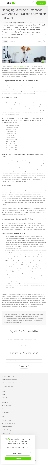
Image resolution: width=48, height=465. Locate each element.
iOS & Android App (8, 386)
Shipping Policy (6, 420)
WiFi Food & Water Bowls (9, 383)
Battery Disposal (7, 426)
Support (4, 397)
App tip (5, 41)
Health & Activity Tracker (9, 379)
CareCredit (25, 102)
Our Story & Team (7, 405)
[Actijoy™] (11, 2)
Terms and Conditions (8, 423)
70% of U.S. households (20, 66)
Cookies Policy (6, 430)
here (28, 447)
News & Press (6, 409)
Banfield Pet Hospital (11, 122)
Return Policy (6, 433)
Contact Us (5, 412)
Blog (3, 394)
